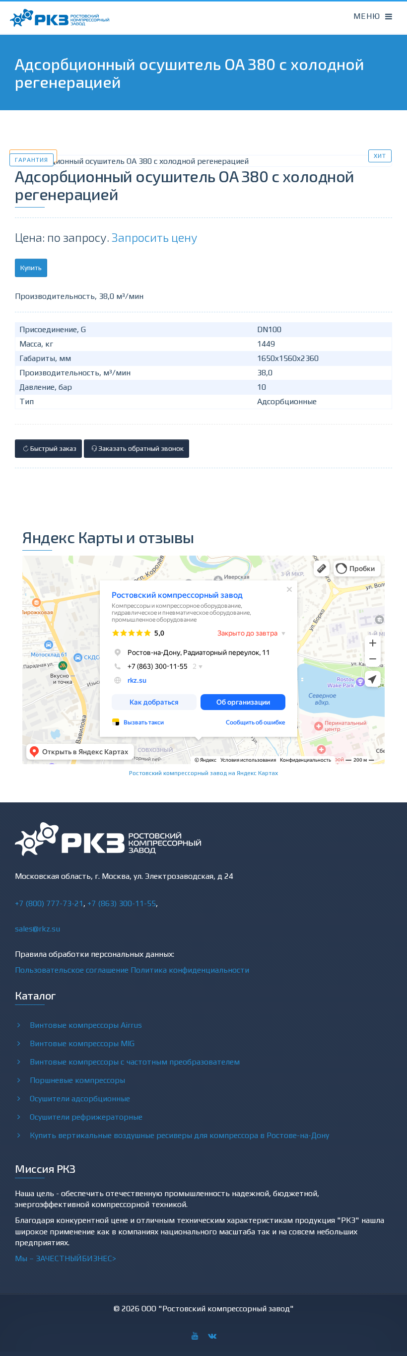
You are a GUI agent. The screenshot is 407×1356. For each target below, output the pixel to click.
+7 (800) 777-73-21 (49, 903)
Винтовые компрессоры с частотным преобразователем (135, 1062)
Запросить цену (155, 237)
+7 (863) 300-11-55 (121, 903)
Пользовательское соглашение (72, 970)
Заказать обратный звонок (140, 448)
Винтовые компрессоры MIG (82, 1043)
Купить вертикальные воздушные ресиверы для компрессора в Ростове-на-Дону (179, 1135)
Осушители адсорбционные (80, 1098)
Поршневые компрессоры (77, 1080)
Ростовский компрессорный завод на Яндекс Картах (203, 773)
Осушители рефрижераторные (86, 1117)
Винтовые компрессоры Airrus (86, 1025)
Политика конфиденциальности (190, 970)
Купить (31, 268)
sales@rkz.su (37, 928)
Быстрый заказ (52, 448)
